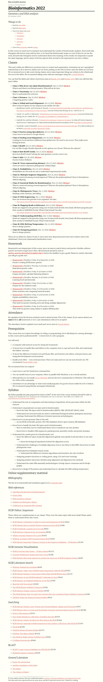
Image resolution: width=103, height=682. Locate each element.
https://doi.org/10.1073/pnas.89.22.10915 (36, 128)
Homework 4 (18, 277)
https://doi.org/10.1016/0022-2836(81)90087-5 (53, 116)
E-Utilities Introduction (22, 640)
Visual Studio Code (30, 362)
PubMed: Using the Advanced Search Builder (30, 598)
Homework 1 (18, 260)
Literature (20, 39)
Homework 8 (18, 300)
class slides (22, 25)
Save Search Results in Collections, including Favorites (34, 617)
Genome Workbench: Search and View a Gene (30, 555)
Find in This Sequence (21, 613)
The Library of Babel (21, 672)
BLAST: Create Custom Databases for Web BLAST (31, 649)
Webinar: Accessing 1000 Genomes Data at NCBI (31, 539)
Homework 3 (18, 272)
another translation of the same (25, 665)
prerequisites (23, 47)
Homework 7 (18, 295)
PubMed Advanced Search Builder (26, 630)
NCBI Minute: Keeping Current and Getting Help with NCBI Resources (40, 574)
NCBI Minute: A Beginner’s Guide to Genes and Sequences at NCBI (38, 522)
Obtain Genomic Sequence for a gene (27, 536)
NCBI (28, 31)
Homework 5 (18, 283)
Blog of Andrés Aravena (17, 2)
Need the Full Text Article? (23, 584)
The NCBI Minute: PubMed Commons (27, 587)
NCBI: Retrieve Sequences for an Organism (29, 532)
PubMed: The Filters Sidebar (24, 634)
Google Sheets (63, 324)
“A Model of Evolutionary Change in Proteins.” (55, 120)
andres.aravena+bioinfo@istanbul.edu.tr (25, 253)
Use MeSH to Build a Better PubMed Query (29, 637)
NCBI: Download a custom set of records (28, 529)
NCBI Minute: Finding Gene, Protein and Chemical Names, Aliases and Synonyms (44, 607)
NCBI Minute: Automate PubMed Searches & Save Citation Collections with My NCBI (45, 624)
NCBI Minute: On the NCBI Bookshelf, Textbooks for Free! (35, 577)
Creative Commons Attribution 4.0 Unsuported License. (62, 678)
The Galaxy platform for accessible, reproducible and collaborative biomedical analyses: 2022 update (52, 212)
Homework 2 (18, 266)
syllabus (35, 47)
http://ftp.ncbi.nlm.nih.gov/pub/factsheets (29, 492)
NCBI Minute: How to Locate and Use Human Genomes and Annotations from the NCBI (46, 610)
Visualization (20, 36)
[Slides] (66, 86)
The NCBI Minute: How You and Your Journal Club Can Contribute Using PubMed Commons (48, 594)
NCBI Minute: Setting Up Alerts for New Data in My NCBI (34, 620)
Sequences (20, 33)
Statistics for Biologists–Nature (25, 502)
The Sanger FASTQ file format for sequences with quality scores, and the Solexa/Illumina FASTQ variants (54, 202)
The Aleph (17, 669)
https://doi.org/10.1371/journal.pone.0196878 (21, 398)
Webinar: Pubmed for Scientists (25, 567)
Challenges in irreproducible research (27, 506)
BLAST (19, 44)
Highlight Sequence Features (24, 653)
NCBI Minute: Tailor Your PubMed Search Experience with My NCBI (39, 571)
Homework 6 (18, 289)
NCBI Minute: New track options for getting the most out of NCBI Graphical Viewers (45, 558)
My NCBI (16, 627)
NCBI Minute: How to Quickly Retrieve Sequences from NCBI (36, 525)
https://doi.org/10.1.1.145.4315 (83, 122)
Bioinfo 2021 (56, 79)
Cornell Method (77, 74)
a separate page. (56, 483)
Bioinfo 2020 (69, 79)
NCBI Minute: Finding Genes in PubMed (28, 591)
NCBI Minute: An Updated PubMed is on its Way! (31, 581)
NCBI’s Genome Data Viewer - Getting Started (30, 551)
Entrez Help (17, 495)
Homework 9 (18, 306)
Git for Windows (41, 378)
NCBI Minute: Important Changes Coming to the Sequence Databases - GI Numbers (45, 542)
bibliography (22, 28)
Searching (20, 41)
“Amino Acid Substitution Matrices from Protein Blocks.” (57, 126)
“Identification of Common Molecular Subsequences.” (59, 114)
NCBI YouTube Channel (22, 499)
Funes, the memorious (21, 662)
